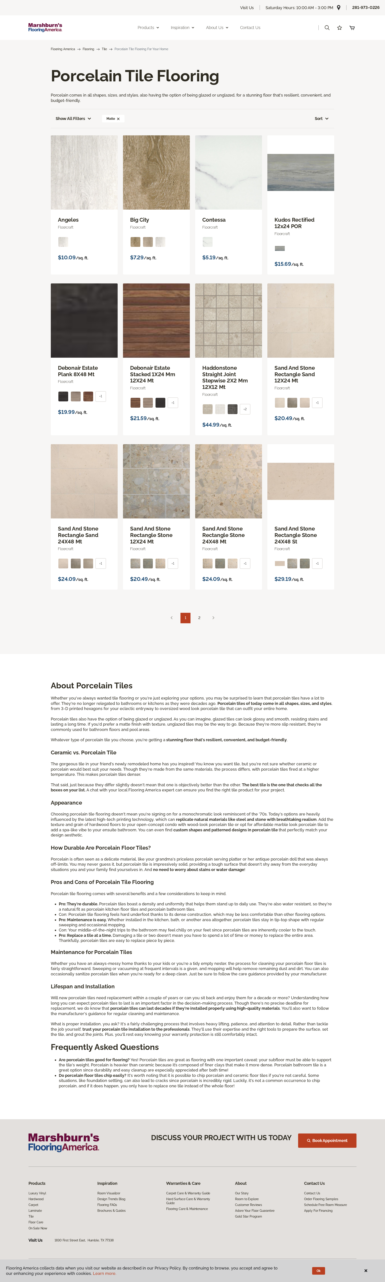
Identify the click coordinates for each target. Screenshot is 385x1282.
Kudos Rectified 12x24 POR (294, 223)
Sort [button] (319, 118)
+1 (100, 396)
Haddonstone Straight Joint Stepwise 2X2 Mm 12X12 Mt (225, 377)
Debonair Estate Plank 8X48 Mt (78, 371)
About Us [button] (214, 27)
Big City (139, 220)
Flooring (88, 49)
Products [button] (146, 27)
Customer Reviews (248, 1205)
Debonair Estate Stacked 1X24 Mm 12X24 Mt (152, 374)
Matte (110, 118)
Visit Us (247, 7)
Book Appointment (330, 1140)
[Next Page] (213, 618)
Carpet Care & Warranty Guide (188, 1193)
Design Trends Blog (111, 1199)
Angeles (68, 220)
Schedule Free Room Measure (325, 1205)
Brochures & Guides (111, 1210)
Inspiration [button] (180, 27)
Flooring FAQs (107, 1205)
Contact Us (250, 27)
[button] (327, 27)
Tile (104, 49)
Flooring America (63, 49)
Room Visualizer (108, 1193)
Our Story (242, 1193)
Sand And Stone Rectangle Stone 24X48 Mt (223, 535)
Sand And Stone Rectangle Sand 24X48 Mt (78, 535)
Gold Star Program (248, 1216)
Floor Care (36, 1222)
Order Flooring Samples (321, 1199)
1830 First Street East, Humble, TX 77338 (84, 1240)
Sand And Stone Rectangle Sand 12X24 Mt (294, 374)
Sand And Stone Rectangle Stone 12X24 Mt (151, 535)
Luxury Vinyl (37, 1193)
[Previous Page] (171, 618)
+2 (245, 409)
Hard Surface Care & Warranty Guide (188, 1201)
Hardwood (36, 1199)
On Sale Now (38, 1228)
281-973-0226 (366, 7)
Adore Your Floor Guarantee (254, 1210)
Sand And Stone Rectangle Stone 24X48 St (295, 535)
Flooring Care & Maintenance (187, 1209)
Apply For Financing (318, 1210)
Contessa (214, 220)
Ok (319, 1271)
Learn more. (104, 1273)
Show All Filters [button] (70, 118)
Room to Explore (247, 1199)
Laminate (35, 1210)
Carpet (33, 1205)
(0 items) (352, 27)
